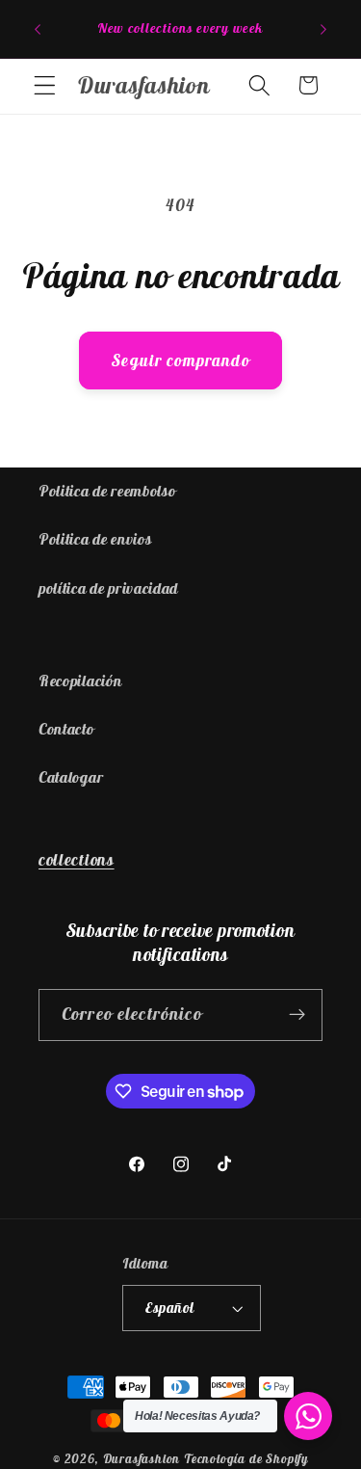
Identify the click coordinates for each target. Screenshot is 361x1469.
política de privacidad (108, 588)
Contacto (66, 728)
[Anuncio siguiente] (323, 29)
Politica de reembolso (107, 490)
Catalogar (71, 777)
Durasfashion (142, 1459)
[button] (44, 85)
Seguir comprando (180, 360)
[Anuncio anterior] (37, 29)
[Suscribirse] (297, 1015)
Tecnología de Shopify (246, 1459)
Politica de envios (95, 538)
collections (77, 859)
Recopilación (80, 680)
